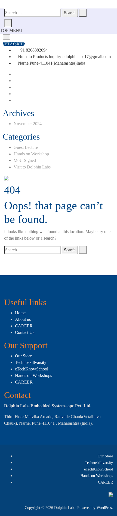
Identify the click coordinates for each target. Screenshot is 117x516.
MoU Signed (25, 160)
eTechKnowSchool (31, 369)
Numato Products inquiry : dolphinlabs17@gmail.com (64, 56)
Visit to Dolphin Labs (32, 167)
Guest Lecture (26, 147)
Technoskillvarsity (30, 362)
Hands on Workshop (31, 154)
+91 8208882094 (32, 50)
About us (23, 319)
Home (20, 312)
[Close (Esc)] (99, 6)
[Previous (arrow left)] (9, 258)
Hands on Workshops (33, 375)
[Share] (87, 6)
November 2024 (28, 123)
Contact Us (24, 332)
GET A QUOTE (14, 44)
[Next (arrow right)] (107, 258)
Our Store (23, 356)
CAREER (24, 326)
